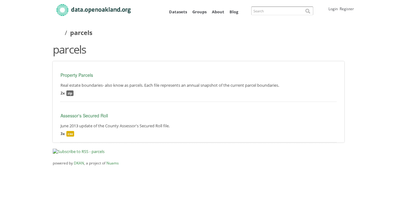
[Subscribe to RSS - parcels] (79, 151)
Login (333, 8)
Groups (199, 12)
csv (70, 133)
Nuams (112, 163)
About (218, 12)
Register (347, 8)
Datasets (178, 12)
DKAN (79, 163)
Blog (234, 12)
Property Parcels (76, 75)
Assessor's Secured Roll (84, 115)
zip (70, 93)
